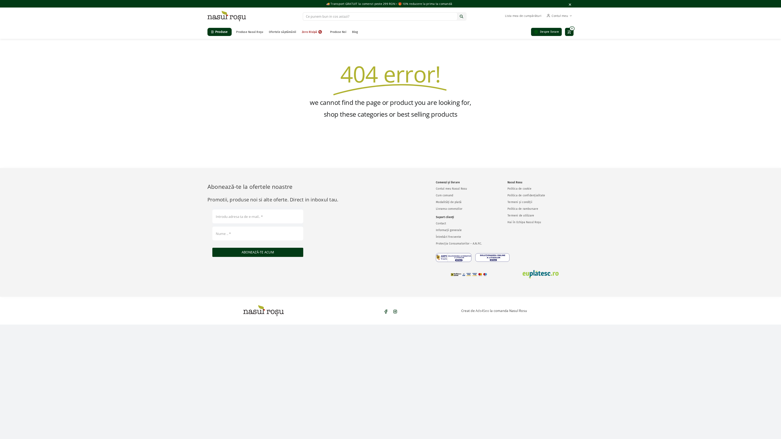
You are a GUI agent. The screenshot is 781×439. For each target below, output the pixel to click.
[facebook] (385, 311)
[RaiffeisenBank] (469, 274)
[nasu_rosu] (226, 12)
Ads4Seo (482, 311)
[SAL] (453, 257)
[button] (546, 32)
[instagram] (395, 311)
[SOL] (492, 257)
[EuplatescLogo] (540, 274)
